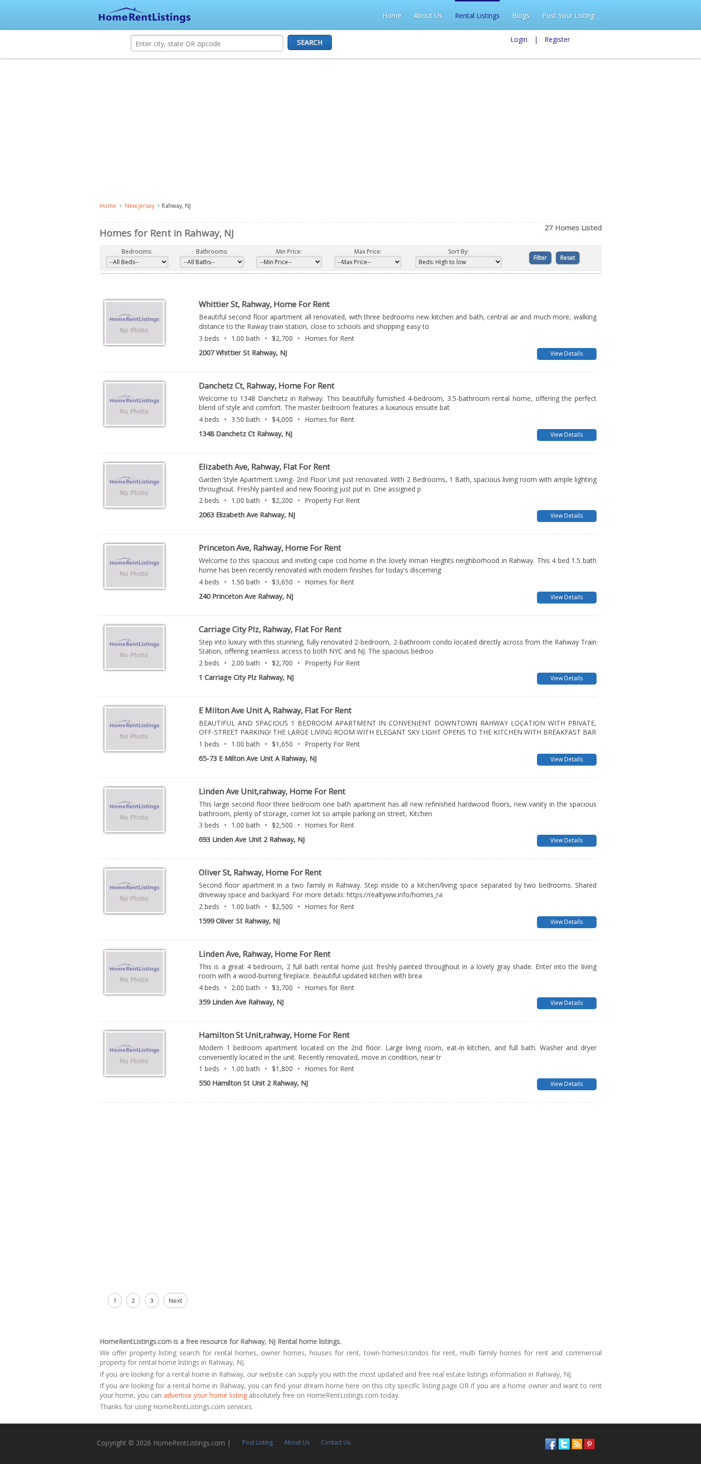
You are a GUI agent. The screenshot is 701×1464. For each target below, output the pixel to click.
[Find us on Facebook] (640, 1433)
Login (518, 39)
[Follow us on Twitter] (654, 1433)
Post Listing (168, 1433)
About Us (525, 15)
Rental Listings (574, 15)
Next (75, 1300)
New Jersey (40, 206)
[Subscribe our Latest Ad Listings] (666, 1433)
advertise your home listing (611, 1376)
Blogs (618, 15)
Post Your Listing (665, 15)
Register (557, 39)
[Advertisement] (251, 130)
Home (488, 15)
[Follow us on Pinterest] (679, 1433)
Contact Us (246, 1433)
